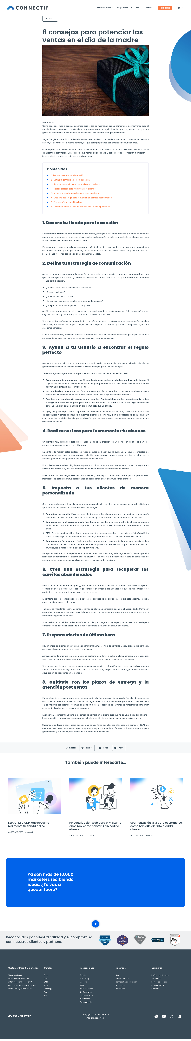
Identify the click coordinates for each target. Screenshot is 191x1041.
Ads (45, 995)
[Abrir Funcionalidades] (112, 8)
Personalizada (86, 1002)
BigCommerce (86, 992)
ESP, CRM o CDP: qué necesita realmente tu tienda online (28, 824)
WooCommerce (86, 989)
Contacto (155, 989)
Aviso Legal (156, 978)
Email (46, 975)
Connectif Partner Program (126, 982)
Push (46, 978)
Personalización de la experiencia (22, 985)
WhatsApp (48, 989)
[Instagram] (171, 1016)
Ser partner (120, 985)
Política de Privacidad (160, 975)
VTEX (82, 985)
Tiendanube (85, 999)
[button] (87, 748)
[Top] (95, 924)
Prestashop (84, 978)
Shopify (83, 975)
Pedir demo (120, 989)
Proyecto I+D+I (157, 985)
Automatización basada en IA (20, 982)
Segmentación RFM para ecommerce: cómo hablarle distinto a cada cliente (156, 826)
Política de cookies (159, 982)
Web (46, 985)
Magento (83, 982)
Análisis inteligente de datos (20, 989)
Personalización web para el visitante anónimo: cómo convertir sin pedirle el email (95, 826)
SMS (46, 982)
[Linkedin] (179, 1016)
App (45, 992)
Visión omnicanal (15, 975)
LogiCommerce (86, 995)
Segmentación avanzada (18, 978)
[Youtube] (163, 1016)
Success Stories (122, 978)
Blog (117, 975)
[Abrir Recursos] (141, 8)
